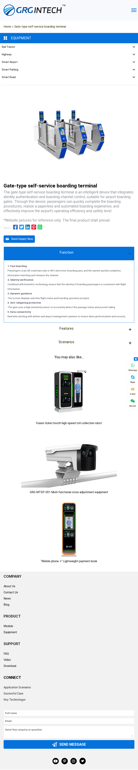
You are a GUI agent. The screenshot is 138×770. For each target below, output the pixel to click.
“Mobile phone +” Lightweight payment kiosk (69, 561)
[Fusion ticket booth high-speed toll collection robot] (69, 391)
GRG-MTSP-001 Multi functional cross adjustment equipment (69, 492)
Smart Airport (10, 62)
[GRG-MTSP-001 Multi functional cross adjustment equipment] (69, 460)
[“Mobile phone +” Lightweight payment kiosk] (69, 529)
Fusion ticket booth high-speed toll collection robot (69, 423)
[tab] (69, 253)
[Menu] (134, 10)
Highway (7, 54)
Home (7, 26)
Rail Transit (8, 46)
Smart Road (9, 77)
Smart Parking (10, 69)
